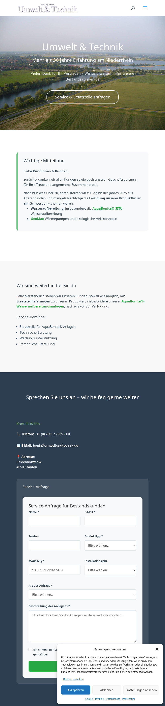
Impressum (128, 699)
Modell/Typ (36, 561)
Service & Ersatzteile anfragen (82, 97)
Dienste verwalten (73, 679)
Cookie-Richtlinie (94, 699)
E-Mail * (90, 512)
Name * (34, 512)
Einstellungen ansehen (141, 690)
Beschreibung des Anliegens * (49, 606)
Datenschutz (113, 699)
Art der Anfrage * (41, 585)
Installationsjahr (96, 561)
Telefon (34, 536)
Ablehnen (106, 690)
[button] (157, 649)
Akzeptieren (75, 690)
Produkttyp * (94, 536)
